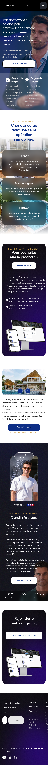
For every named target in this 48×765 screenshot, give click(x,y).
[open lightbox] (24, 382)
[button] (43, 5)
